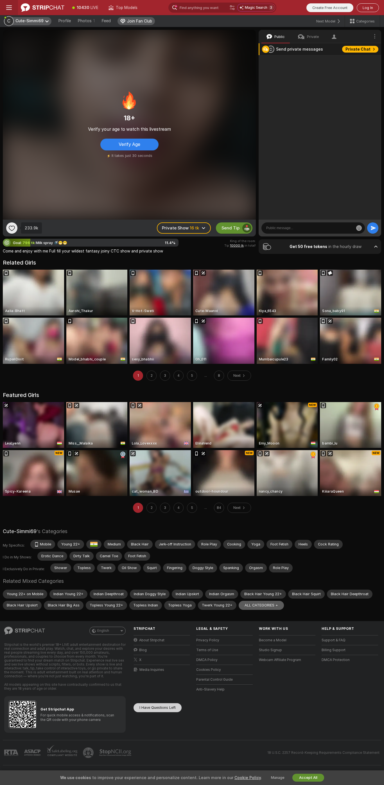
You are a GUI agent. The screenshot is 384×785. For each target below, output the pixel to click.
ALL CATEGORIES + (261, 605)
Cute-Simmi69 (20, 531)
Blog (143, 650)
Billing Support (333, 650)
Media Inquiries (151, 670)
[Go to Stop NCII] (115, 752)
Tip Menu (361, 61)
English (103, 631)
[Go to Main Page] (42, 7)
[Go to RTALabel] (11, 752)
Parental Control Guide (214, 680)
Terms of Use (207, 650)
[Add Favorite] (11, 228)
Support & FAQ (333, 640)
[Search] (232, 8)
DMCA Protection (336, 660)
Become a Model (272, 640)
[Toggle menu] (9, 7)
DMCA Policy (207, 660)
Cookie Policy (247, 777)
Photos (86, 20)
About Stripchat (151, 640)
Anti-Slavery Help (210, 689)
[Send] (372, 228)
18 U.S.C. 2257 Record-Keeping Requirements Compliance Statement (323, 753)
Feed (106, 20)
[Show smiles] (359, 228)
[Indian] (93, 544)
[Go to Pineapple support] (89, 752)
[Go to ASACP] (33, 753)
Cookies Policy (208, 670)
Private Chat (358, 49)
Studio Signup (270, 650)
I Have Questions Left (157, 707)
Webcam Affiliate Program (280, 660)
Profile (64, 20)
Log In (368, 8)
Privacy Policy (207, 640)
